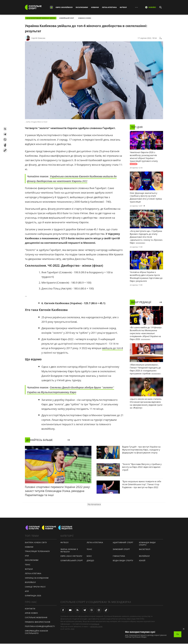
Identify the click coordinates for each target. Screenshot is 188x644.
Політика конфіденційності (40, 626)
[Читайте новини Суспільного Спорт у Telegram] (84, 610)
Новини (95, 7)
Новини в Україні (84, 18)
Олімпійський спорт (66, 18)
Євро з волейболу (64, 7)
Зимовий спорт (121, 549)
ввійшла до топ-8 (112, 348)
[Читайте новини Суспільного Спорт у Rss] (77, 610)
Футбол (123, 7)
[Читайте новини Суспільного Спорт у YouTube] (70, 610)
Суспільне (95, 624)
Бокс (89, 556)
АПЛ (27, 591)
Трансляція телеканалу (37, 551)
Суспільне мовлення (36, 617)
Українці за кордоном (37, 578)
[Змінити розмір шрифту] (160, 38)
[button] (5, 129)
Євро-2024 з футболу (71, 556)
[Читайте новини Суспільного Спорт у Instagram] (98, 610)
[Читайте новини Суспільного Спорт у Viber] (91, 610)
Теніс (27, 564)
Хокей (142, 560)
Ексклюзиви (82, 7)
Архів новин (31, 613)
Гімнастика (119, 556)
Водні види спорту (123, 560)
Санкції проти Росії (35, 587)
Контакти (30, 608)
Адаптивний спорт (123, 542)
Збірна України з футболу (69, 550)
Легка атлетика (109, 7)
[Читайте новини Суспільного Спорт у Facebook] (63, 610)
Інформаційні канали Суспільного (36, 632)
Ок (177, 634)
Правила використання (37, 622)
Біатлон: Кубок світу (36, 542)
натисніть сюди (96, 626)
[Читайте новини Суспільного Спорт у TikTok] (106, 610)
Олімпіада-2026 (33, 595)
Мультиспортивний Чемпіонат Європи (40, 18)
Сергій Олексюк (38, 38)
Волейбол (30, 582)
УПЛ (27, 556)
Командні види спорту (147, 543)
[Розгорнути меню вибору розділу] (51, 7)
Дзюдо (90, 560)
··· (136, 7)
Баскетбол (144, 549)
